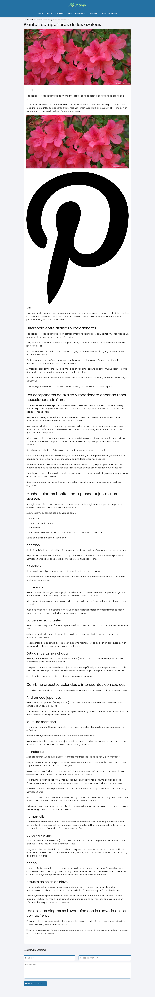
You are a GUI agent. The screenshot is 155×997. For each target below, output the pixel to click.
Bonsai (49, 13)
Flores (69, 13)
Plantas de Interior (109, 13)
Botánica (59, 13)
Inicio (40, 13)
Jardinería (93, 13)
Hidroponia (80, 13)
